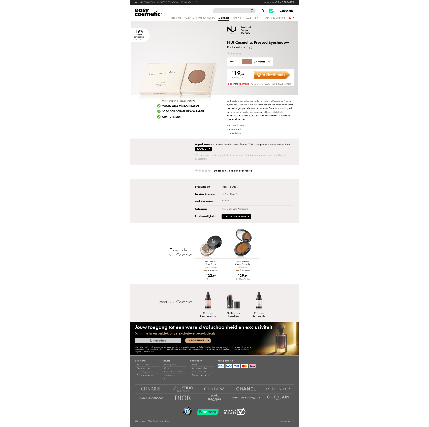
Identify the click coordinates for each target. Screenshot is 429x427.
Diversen (279, 18)
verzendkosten (164, 421)
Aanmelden (286, 11)
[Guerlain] (278, 397)
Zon (258, 18)
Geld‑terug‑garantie (145, 371)
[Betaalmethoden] (255, 366)
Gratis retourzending (145, 375)
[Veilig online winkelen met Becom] (207, 411)
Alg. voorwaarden (199, 368)
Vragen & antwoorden (173, 371)
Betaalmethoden (143, 368)
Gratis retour (171, 117)
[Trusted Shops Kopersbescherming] (187, 411)
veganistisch (235, 132)
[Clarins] (215, 388)
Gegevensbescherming (201, 375)
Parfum (190, 18)
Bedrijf (194, 364)
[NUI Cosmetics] (247, 30)
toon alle (203, 149)
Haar (247, 18)
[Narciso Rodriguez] (246, 397)
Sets (267, 18)
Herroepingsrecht (199, 371)
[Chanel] (246, 388)
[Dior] (183, 397)
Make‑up (224, 18)
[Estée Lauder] (278, 388)
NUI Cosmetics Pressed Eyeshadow (258, 42)
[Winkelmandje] (262, 10)
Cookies (195, 378)
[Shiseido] (183, 388)
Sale (291, 18)
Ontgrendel (197, 340)
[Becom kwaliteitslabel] (271, 11)
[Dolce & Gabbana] (151, 397)
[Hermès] (215, 397)
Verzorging (206, 18)
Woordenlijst (169, 375)
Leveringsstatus (170, 364)
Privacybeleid (192, 347)
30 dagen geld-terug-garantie (183, 111)
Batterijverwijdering (171, 378)
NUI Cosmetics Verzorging (235, 208)
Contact (167, 368)
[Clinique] (151, 388)
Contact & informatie (236, 216)
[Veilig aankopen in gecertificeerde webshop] (234, 411)
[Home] (136, 2)
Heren (237, 18)
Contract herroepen (145, 378)
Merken (176, 18)
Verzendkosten (143, 364)
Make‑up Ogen (230, 186)
